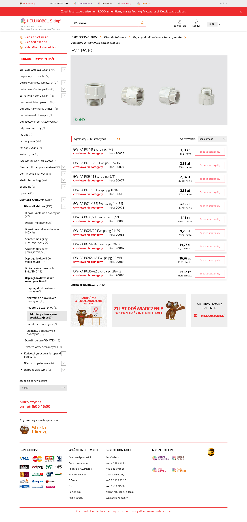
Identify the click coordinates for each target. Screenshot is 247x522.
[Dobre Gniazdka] (160, 460)
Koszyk (196, 23)
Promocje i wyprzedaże (37, 59)
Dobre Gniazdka (85, 3)
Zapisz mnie (63, 388)
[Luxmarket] (179, 471)
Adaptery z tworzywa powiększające (95, 43)
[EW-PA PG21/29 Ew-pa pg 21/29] (149, 233)
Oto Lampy (126, 3)
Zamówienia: (113, 457)
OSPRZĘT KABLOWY (84, 37)
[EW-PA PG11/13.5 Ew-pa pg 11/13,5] (149, 206)
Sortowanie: (188, 139)
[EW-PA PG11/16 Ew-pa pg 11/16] (149, 192)
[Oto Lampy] (159, 471)
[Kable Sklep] (178, 460)
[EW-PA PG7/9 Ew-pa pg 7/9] (149, 152)
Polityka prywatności (80, 468)
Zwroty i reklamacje (80, 463)
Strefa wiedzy (29, 3)
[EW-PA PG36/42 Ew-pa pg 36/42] (149, 274)
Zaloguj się (180, 25)
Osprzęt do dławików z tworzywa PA (157, 37)
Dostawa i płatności (80, 457)
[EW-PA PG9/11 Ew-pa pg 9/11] (149, 179)
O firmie (73, 480)
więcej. (181, 11)
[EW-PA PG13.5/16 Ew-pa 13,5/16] (149, 165)
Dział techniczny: (115, 474)
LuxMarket (146, 3)
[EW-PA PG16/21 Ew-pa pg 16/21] (149, 219)
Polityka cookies (78, 474)
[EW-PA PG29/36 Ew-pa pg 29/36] (149, 246)
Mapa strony (76, 497)
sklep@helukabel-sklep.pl (42, 47)
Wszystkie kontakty (117, 497)
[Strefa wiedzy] (33, 433)
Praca (72, 486)
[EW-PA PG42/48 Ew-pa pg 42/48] (149, 260)
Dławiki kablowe (115, 37)
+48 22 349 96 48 (36, 37)
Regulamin (75, 491)
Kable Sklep (106, 3)
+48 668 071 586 (36, 42)
